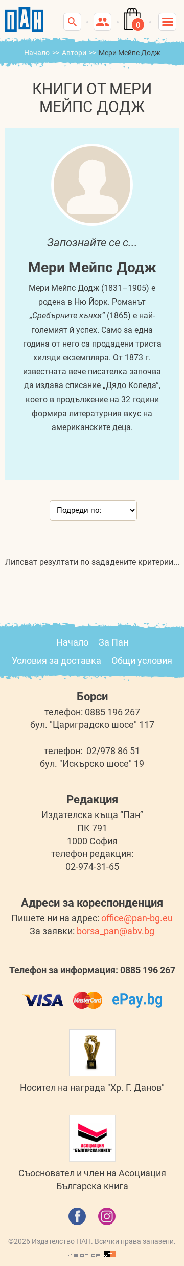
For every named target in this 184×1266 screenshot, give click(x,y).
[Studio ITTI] (92, 1254)
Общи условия (141, 660)
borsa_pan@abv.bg (115, 931)
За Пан (113, 642)
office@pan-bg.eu (137, 918)
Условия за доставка (56, 660)
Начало (37, 53)
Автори (74, 53)
